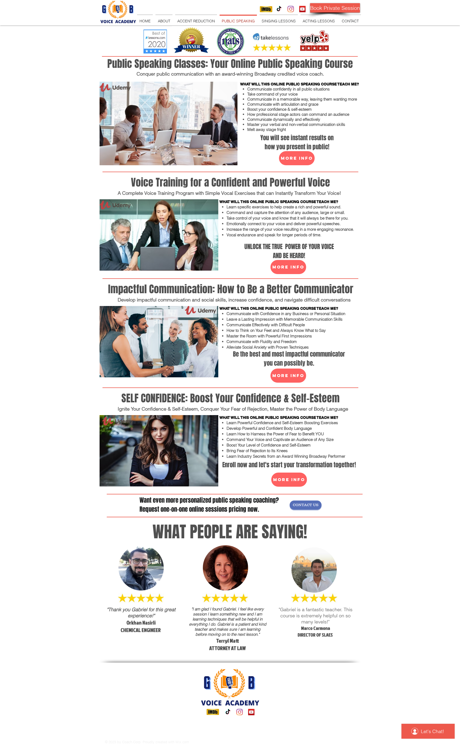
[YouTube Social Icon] (302, 9)
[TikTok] (279, 9)
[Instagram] (291, 9)
